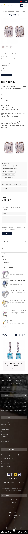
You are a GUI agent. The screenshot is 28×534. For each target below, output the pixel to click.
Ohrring (17, 9)
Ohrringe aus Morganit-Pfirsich (10, 168)
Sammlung (14, 505)
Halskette (5, 256)
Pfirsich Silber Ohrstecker (9, 171)
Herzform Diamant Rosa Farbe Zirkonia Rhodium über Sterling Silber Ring (18, 271)
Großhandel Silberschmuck (6, 439)
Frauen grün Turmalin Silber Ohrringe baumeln (11, 190)
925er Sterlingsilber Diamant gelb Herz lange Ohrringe (14, 364)
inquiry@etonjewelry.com (9, 461)
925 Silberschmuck (5, 441)
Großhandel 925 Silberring (6, 424)
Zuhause (14, 500)
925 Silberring (3, 426)
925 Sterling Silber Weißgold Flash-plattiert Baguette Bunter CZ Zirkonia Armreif (18, 320)
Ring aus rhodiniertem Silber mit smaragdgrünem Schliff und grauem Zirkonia (13, 411)
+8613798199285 (7, 466)
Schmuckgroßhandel (5, 429)
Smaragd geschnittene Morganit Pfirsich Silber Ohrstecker (12, 208)
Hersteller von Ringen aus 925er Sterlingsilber (10, 422)
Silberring (3, 431)
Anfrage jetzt (7, 75)
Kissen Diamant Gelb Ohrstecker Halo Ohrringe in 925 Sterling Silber (11, 184)
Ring (3, 245)
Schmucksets (6, 262)
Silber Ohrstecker (7, 165)
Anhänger (5, 254)
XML (14, 520)
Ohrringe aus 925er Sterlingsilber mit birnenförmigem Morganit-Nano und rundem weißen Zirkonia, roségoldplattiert (13, 407)
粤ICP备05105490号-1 (18, 490)
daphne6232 (6, 463)
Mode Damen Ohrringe (9, 177)
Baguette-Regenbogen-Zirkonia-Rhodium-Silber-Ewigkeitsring (13, 399)
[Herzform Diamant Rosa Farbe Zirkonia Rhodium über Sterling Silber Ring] (5, 274)
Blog (14, 517)
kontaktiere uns (14, 512)
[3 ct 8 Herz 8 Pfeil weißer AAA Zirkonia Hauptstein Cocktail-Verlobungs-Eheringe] (5, 294)
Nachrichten (14, 510)
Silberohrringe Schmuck (9, 174)
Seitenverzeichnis (14, 515)
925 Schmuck (3, 436)
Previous (1, 352)
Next (26, 352)
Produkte (14, 507)
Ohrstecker (18, 165)
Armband (4, 248)
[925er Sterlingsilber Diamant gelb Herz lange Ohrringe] (14, 350)
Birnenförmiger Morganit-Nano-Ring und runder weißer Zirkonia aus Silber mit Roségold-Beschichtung (13, 403)
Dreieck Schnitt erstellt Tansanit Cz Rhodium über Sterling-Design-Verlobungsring (18, 280)
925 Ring (3, 443)
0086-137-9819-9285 (8, 458)
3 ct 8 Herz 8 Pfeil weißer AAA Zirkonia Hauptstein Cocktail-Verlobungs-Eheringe (18, 290)
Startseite (10, 9)
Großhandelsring (4, 434)
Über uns (14, 502)
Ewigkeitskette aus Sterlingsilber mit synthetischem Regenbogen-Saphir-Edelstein (18, 310)
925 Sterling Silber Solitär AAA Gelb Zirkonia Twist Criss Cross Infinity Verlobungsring (18, 300)
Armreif (4, 259)
